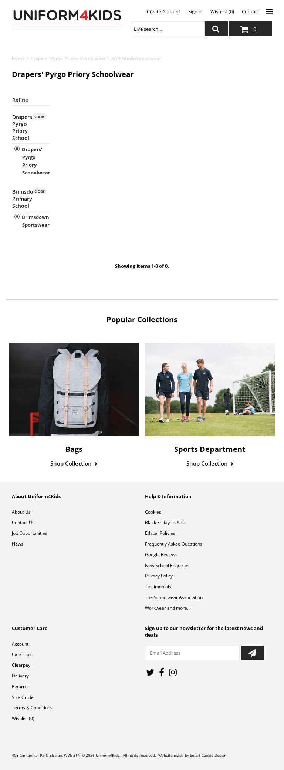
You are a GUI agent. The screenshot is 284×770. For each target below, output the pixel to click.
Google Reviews (161, 554)
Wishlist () (23, 718)
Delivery (20, 676)
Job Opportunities (29, 533)
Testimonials (158, 586)
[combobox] (168, 28)
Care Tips (21, 654)
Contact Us (23, 522)
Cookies (153, 512)
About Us (21, 512)
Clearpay (21, 665)
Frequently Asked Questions (173, 544)
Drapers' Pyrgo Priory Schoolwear (68, 58)
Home (18, 58)
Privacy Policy (159, 576)
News (17, 544)
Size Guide (23, 697)
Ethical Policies (160, 533)
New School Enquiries (167, 565)
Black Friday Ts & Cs (165, 522)
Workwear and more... (167, 608)
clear (39, 116)
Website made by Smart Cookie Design (191, 755)
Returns (20, 686)
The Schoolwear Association (174, 597)
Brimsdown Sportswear (35, 221)
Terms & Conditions (32, 707)
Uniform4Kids (107, 755)
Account (20, 644)
